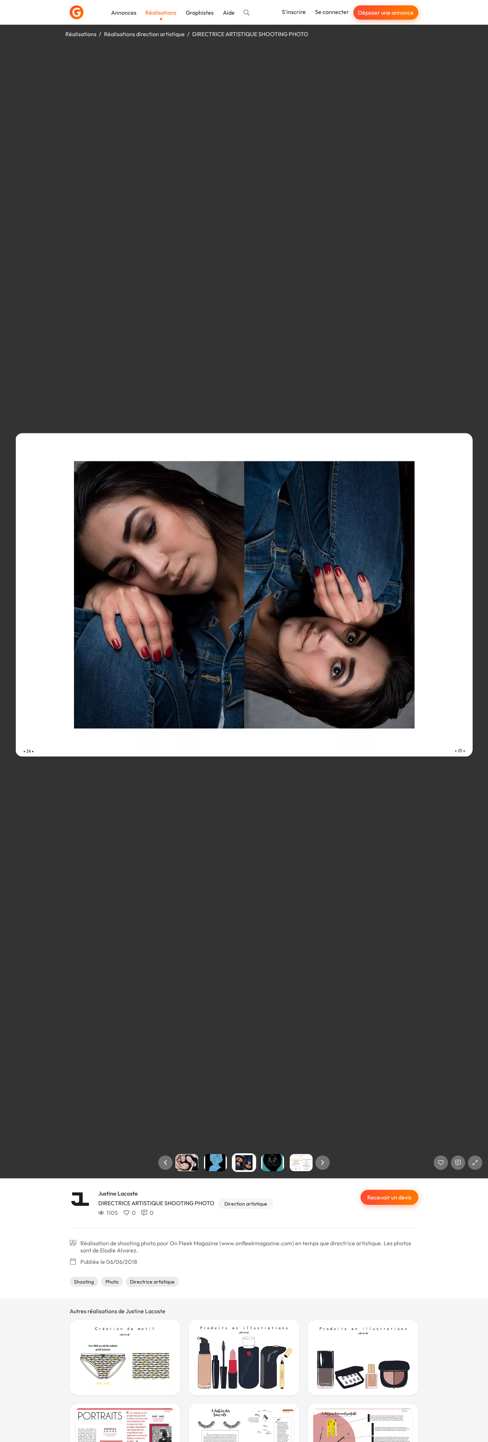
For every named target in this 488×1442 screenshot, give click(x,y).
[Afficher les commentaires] (458, 1162)
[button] (165, 1162)
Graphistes (200, 12)
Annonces (123, 12)
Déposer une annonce (386, 12)
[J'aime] (441, 1162)
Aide (229, 12)
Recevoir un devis (389, 1197)
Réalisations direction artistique (144, 34)
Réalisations (160, 12)
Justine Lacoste (118, 1193)
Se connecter (332, 11)
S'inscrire (294, 11)
